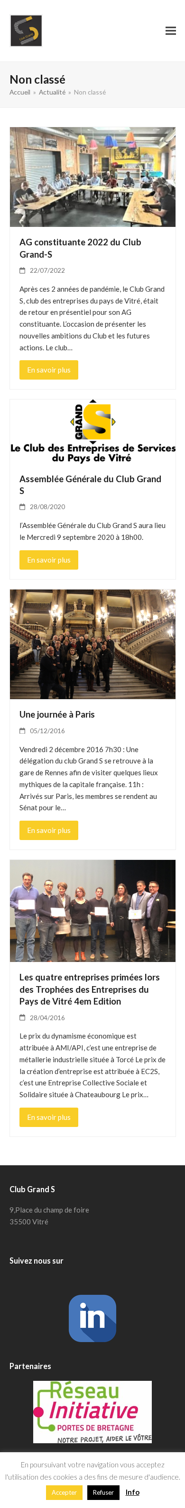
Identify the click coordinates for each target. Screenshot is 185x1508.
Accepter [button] (64, 1492)
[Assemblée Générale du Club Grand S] (93, 430)
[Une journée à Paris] (93, 643)
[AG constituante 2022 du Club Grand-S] (93, 176)
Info (132, 1492)
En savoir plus (49, 369)
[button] (171, 30)
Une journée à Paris (57, 714)
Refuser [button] (103, 1492)
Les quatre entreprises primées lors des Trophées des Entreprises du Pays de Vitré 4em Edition (89, 989)
